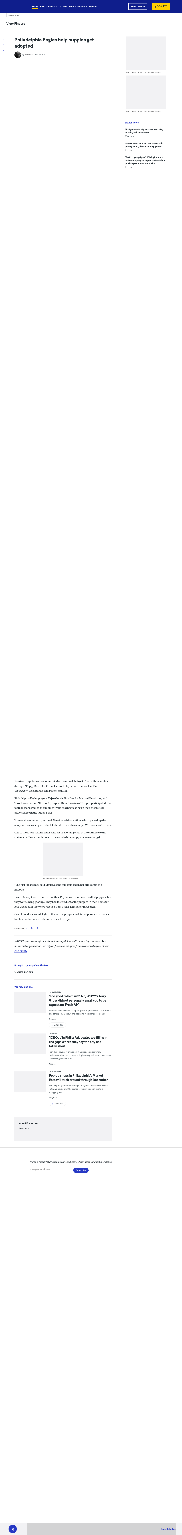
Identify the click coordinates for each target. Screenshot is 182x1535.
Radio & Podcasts (48, 6)
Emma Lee (29, 54)
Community (14, 15)
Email (37, 928)
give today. (20, 951)
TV (59, 6)
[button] (13, 1529)
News (35, 6)
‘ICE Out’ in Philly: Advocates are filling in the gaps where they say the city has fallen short (78, 1041)
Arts (65, 6)
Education (82, 6)
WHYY (16, 6)
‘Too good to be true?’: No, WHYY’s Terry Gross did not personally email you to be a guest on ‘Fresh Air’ (77, 1000)
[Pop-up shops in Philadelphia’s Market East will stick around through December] (30, 1083)
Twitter (32, 928)
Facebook (26, 928)
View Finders (15, 23)
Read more (24, 1128)
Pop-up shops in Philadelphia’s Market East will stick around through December (78, 1077)
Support (93, 6)
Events (72, 6)
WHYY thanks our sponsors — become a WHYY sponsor (60, 878)
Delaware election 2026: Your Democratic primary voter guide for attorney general (144, 145)
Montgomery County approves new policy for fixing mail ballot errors (144, 131)
